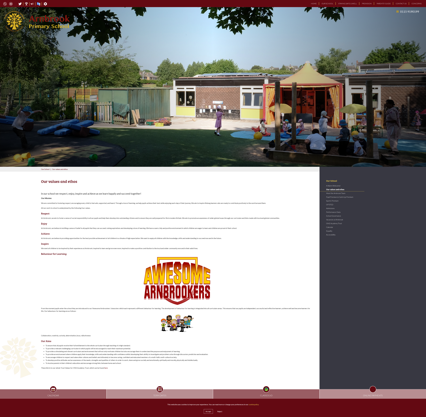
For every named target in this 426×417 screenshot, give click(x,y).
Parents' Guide (384, 3)
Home (314, 3)
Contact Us (401, 3)
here (106, 368)
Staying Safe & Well (347, 3)
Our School (327, 3)
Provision (367, 3)
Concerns (417, 3)
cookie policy (254, 404)
